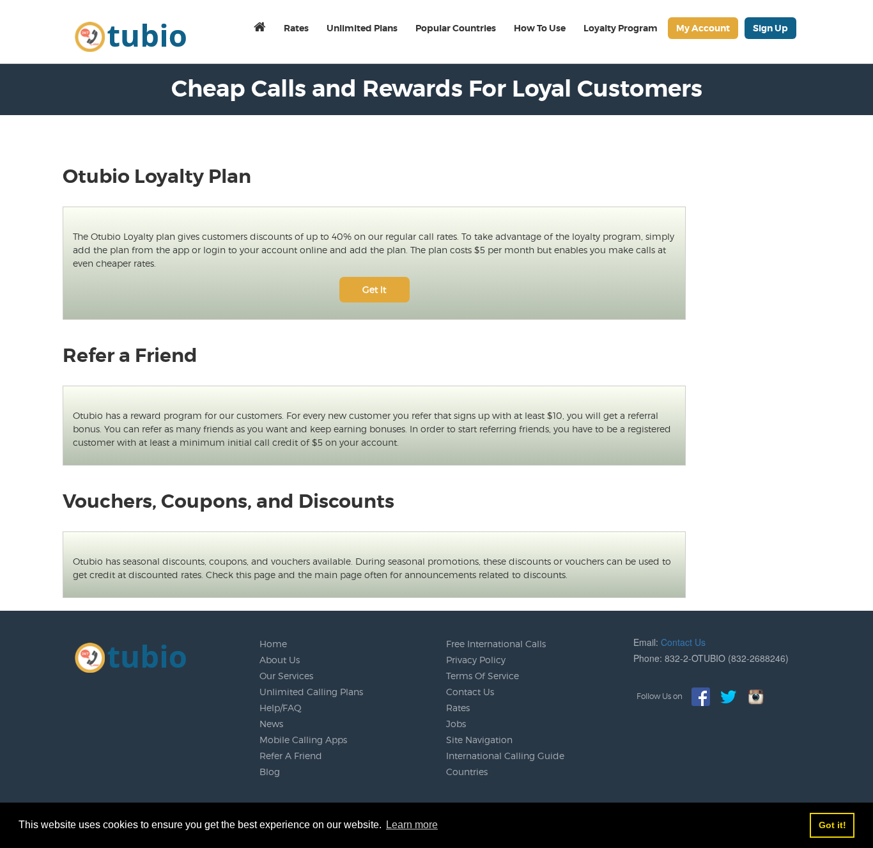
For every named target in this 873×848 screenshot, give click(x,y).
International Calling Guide (505, 755)
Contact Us (470, 691)
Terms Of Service (482, 675)
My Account (703, 28)
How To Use (540, 28)
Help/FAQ (280, 707)
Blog (269, 771)
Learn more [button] (412, 824)
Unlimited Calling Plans (311, 691)
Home (273, 643)
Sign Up (770, 28)
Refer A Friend (290, 755)
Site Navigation (479, 739)
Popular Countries (455, 28)
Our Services (286, 675)
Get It (374, 289)
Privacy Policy (476, 659)
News (271, 723)
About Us (279, 659)
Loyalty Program (620, 28)
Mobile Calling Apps (303, 739)
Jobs (456, 723)
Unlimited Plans (362, 28)
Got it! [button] (832, 825)
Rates (296, 28)
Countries (467, 771)
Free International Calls (496, 643)
